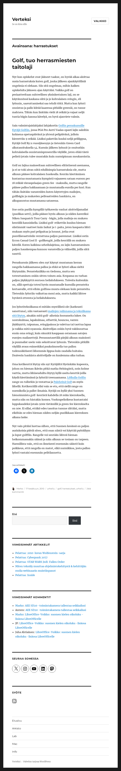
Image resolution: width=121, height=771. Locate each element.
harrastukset (68, 488)
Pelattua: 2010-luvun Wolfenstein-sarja (40, 553)
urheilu (51, 488)
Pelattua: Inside (25, 575)
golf (59, 488)
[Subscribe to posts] (14, 700)
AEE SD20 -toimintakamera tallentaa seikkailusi (55, 605)
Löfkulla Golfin (76, 377)
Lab (14, 736)
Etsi (14, 514)
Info (14, 751)
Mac (14, 743)
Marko (20, 488)
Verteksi (21, 19)
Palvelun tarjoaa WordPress (37, 761)
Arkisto (16, 728)
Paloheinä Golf (63, 381)
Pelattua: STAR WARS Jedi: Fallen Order (40, 561)
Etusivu (17, 720)
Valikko (100, 21)
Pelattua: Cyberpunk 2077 (31, 557)
